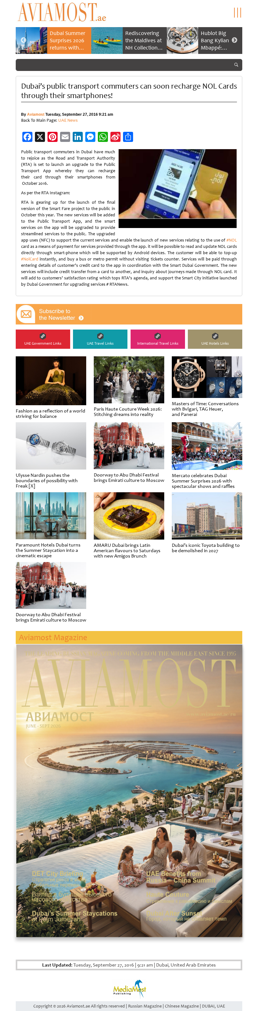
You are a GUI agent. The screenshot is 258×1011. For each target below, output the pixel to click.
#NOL (232, 240)
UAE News (68, 120)
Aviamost (35, 114)
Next (234, 40)
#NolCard (29, 259)
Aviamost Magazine (53, 637)
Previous (23, 40)
